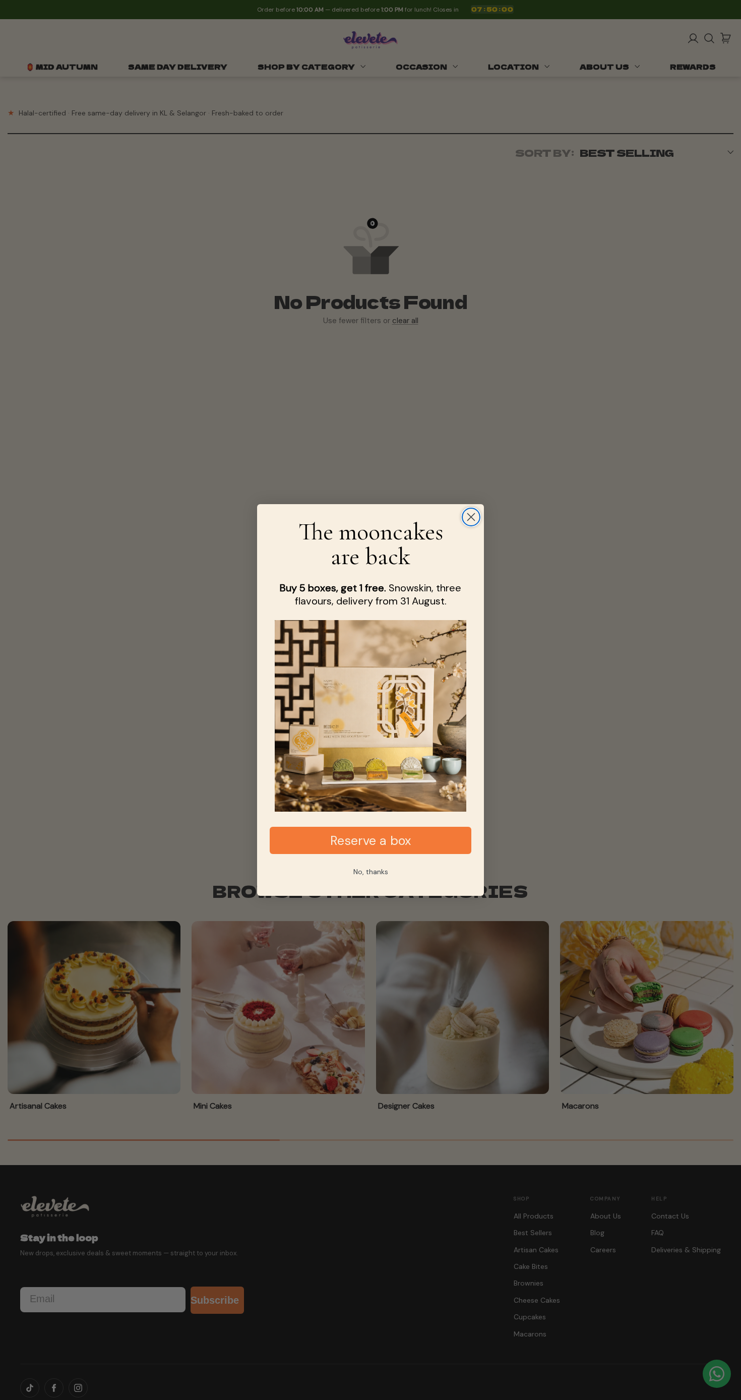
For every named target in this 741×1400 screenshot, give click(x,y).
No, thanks (370, 871)
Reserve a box (370, 840)
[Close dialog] (471, 517)
